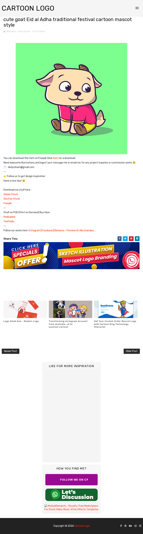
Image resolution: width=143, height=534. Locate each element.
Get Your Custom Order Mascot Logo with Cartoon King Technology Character (115, 324)
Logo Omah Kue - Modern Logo (21, 321)
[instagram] (135, 526)
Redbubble (9, 216)
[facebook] (121, 526)
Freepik (8, 203)
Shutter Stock (11, 198)
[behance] (130, 526)
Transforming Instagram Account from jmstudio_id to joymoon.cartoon (68, 324)
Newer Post (10, 351)
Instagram (35, 230)
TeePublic (8, 221)
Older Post (132, 351)
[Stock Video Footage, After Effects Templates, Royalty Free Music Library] (71, 507)
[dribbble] (125, 526)
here (55, 158)
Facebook (47, 230)
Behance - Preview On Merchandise (74, 230)
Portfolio (40, 31)
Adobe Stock (10, 194)
